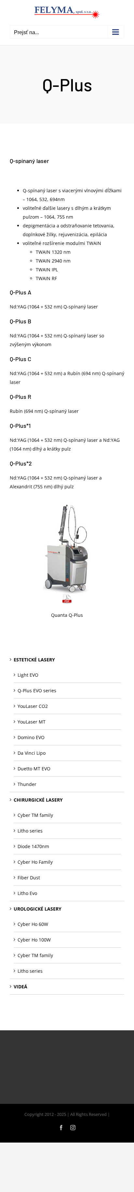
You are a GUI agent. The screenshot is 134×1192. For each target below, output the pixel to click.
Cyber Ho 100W (34, 940)
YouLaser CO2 (33, 706)
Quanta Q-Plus (67, 615)
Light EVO (28, 675)
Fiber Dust (29, 877)
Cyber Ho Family (35, 862)
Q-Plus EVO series (37, 690)
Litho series (30, 831)
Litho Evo (27, 893)
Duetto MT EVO (34, 768)
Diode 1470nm (33, 846)
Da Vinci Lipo (32, 753)
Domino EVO (31, 737)
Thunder (27, 784)
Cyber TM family (35, 815)
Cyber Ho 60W (33, 924)
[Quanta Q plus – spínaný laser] (67, 506)
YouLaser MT (32, 722)
